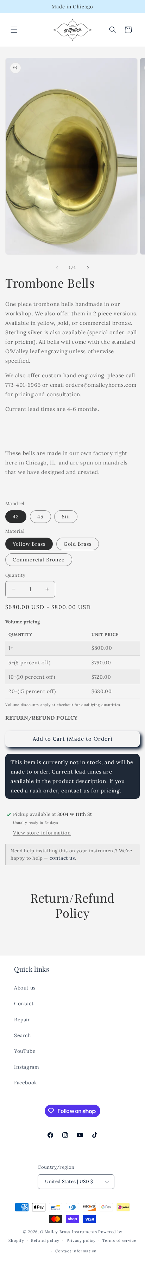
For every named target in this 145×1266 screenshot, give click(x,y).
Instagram (26, 1067)
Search (22, 1035)
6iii (66, 516)
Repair (22, 1019)
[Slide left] (57, 267)
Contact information (76, 1250)
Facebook (25, 1082)
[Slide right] (88, 267)
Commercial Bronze (39, 560)
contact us (62, 858)
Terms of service (119, 1240)
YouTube (25, 1051)
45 (40, 516)
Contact (23, 1003)
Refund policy (45, 1240)
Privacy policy (81, 1240)
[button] (14, 29)
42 (16, 516)
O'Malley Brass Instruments (68, 1231)
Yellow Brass (29, 544)
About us (25, 988)
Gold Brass (78, 544)
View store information (42, 833)
